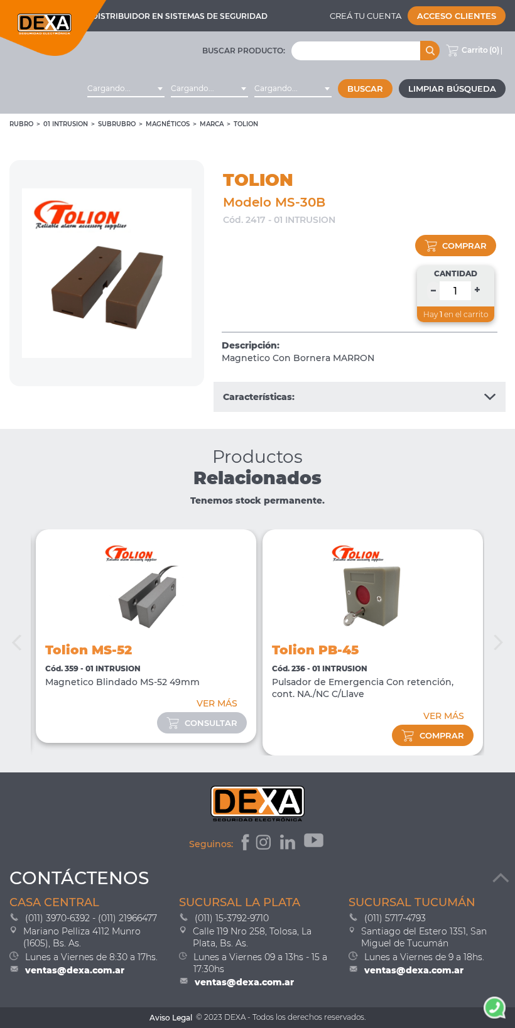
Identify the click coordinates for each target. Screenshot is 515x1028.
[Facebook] (244, 844)
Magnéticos (168, 124)
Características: (259, 397)
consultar (211, 723)
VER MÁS (217, 703)
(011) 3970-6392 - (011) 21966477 (91, 918)
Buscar (365, 89)
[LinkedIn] (289, 844)
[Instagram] (265, 844)
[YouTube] (315, 844)
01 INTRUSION (65, 124)
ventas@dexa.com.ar (74, 970)
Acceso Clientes (456, 16)
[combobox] (126, 88)
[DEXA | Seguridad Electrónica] (53, 28)
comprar (464, 246)
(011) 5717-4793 (395, 918)
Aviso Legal (170, 1017)
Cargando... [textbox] (109, 88)
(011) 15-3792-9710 (232, 918)
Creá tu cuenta (365, 16)
